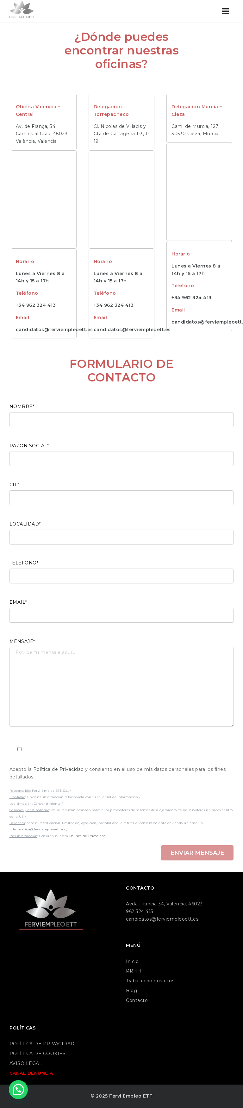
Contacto (137, 1000)
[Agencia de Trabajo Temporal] (21, 11)
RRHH (133, 971)
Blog (131, 990)
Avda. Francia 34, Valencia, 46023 (164, 904)
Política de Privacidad (58, 769)
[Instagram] (29, 950)
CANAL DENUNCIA (31, 1073)
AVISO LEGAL (25, 1063)
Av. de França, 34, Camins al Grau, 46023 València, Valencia (42, 133)
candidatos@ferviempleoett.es (54, 329)
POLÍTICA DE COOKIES (37, 1053)
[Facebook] (15, 950)
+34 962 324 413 (36, 305)
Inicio (132, 961)
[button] (18, 1089)
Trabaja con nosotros (150, 981)
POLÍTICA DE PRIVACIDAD (42, 1044)
